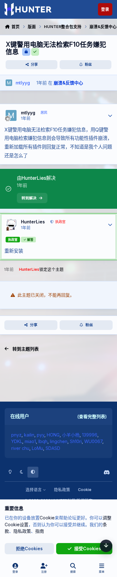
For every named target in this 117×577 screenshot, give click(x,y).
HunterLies (33, 221)
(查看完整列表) (92, 416)
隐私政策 (62, 489)
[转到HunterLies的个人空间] (11, 224)
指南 (39, 531)
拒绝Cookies (29, 548)
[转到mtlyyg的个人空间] (9, 82)
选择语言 (34, 489)
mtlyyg (28, 112)
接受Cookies (87, 548)
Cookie (84, 489)
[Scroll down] (106, 546)
